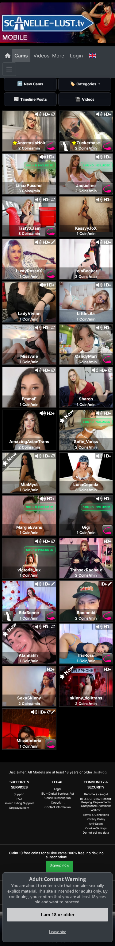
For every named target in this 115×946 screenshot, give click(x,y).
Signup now (59, 865)
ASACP (96, 810)
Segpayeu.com (19, 807)
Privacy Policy (96, 819)
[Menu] (9, 69)
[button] (92, 55)
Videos (41, 56)
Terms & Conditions (96, 814)
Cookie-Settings (96, 828)
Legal (57, 789)
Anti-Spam (96, 823)
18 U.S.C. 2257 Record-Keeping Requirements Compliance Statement (96, 802)
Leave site (57, 931)
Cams (21, 56)
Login (76, 56)
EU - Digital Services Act (57, 793)
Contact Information (57, 807)
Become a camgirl (96, 794)
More (58, 56)
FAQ (19, 798)
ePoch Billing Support (19, 803)
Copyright (57, 802)
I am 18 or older (58, 914)
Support (19, 794)
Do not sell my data (96, 832)
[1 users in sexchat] (86, 130)
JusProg (100, 772)
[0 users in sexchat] (29, 130)
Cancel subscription (57, 798)
